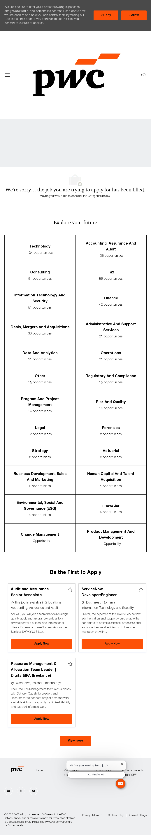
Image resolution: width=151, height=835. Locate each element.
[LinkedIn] (8, 791)
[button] (75, 741)
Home (39, 770)
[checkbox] (70, 589)
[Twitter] (21, 791)
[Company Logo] (76, 75)
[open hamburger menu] (7, 75)
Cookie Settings (138, 815)
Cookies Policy (116, 815)
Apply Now (53, 643)
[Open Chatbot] (120, 783)
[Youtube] (33, 791)
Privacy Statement (92, 815)
